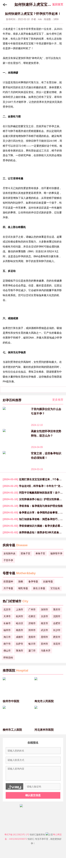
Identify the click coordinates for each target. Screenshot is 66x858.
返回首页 (57, 4)
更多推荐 (57, 399)
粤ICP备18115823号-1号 (16, 834)
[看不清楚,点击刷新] (14, 786)
